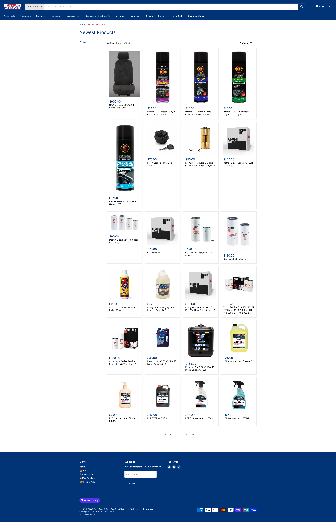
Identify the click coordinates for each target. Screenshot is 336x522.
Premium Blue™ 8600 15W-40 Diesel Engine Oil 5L (161, 362)
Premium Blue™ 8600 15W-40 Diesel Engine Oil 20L (199, 368)
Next (194, 434)
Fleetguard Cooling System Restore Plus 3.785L (160, 308)
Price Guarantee (117, 509)
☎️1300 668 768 (87, 478)
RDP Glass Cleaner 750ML (236, 418)
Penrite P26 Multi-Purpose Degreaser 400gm (236, 113)
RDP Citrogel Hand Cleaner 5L (238, 361)
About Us (92, 509)
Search (82, 509)
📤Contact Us (85, 470)
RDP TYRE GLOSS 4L (157, 418)
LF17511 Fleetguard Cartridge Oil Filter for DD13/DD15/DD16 (200, 164)
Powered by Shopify (87, 514)
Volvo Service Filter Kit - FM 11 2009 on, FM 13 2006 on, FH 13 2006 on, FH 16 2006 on (238, 310)
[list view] (255, 43)
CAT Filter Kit (154, 252)
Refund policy (148, 509)
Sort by (110, 43)
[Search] (301, 7)
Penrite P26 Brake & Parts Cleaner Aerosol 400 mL (198, 113)
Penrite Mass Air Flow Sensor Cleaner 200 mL (123, 202)
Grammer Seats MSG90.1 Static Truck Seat (121, 106)
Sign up (131, 483)
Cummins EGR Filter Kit (234, 259)
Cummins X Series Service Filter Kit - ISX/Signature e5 (122, 362)
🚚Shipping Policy (87, 482)
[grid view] (251, 43)
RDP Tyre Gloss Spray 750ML (200, 418)
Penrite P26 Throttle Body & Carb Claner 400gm (161, 113)
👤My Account (86, 474)
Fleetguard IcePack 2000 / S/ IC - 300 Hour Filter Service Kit (200, 308)
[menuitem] (9, 16)
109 (186, 434)
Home (82, 24)
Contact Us (103, 509)
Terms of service (133, 509)
